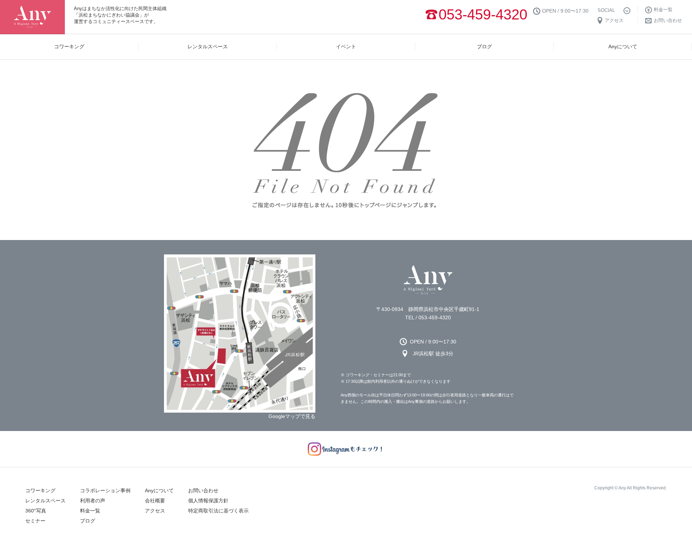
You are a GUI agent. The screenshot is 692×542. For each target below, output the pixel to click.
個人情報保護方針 (208, 500)
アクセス (155, 511)
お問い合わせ (203, 490)
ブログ (87, 521)
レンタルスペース (45, 500)
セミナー (35, 521)
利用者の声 (92, 500)
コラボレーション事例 (105, 490)
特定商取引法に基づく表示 (218, 511)
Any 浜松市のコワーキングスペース (428, 280)
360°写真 (35, 511)
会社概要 (155, 500)
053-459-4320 (483, 14)
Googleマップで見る (292, 416)
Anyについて (159, 490)
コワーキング (40, 490)
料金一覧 (90, 511)
